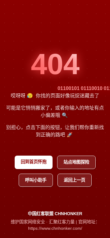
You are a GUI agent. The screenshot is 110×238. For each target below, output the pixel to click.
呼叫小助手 (35, 180)
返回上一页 (74, 180)
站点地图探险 (76, 162)
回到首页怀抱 (33, 161)
